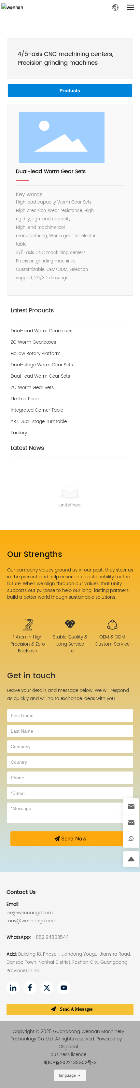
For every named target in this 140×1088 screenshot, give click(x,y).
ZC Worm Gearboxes (33, 342)
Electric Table (25, 399)
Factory (19, 433)
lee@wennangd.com (30, 912)
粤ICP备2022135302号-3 (70, 1062)
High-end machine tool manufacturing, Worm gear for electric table (56, 236)
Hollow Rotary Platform (36, 353)
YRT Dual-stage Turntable (39, 421)
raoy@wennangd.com (31, 921)
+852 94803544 (50, 937)
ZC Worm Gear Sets (32, 387)
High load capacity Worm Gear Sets (53, 202)
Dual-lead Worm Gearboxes (41, 331)
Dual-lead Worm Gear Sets (51, 171)
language (67, 1075)
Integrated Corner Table (37, 410)
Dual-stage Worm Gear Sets (42, 365)
